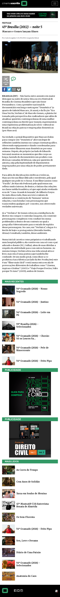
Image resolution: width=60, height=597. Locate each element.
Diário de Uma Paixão (28, 552)
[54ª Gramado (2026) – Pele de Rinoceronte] (8, 348)
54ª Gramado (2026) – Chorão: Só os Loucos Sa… (32, 337)
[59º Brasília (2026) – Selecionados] (8, 325)
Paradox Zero (56, 591)
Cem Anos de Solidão (28, 481)
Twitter (18, 590)
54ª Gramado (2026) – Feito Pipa (34, 360)
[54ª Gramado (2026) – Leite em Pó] (8, 313)
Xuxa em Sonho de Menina (31, 493)
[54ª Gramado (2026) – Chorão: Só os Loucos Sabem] (8, 337)
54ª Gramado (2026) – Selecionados (28, 564)
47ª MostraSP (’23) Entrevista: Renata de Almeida (32, 505)
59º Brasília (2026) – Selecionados (27, 325)
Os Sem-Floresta (25, 517)
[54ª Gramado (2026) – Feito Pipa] (8, 360)
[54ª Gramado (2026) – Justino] (8, 301)
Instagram (21, 590)
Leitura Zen (6, 81)
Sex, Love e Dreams (27, 540)
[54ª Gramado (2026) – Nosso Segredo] (8, 290)
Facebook (15, 590)
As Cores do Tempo (27, 470)
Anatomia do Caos (26, 576)
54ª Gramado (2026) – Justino (32, 301)
